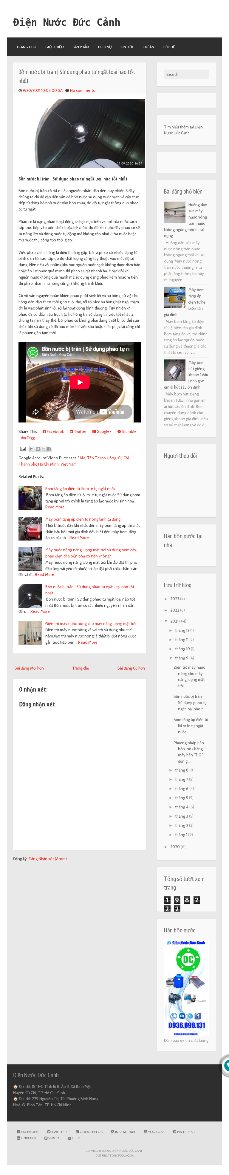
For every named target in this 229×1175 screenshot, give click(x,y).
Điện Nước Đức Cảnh (66, 22)
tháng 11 (182, 639)
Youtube (156, 1132)
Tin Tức (127, 47)
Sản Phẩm (80, 47)
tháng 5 (182, 797)
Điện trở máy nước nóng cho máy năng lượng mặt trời (90, 623)
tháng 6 (182, 788)
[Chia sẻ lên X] (44, 449)
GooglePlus (91, 1132)
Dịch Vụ (105, 47)
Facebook (55, 431)
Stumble (129, 431)
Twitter (79, 431)
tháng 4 (182, 807)
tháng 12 (182, 630)
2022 (175, 610)
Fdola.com (126, 1155)
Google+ (104, 431)
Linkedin (28, 1138)
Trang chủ (80, 668)
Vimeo (53, 1138)
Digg (30, 437)
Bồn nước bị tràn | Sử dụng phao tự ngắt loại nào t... (190, 702)
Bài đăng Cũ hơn (131, 668)
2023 (175, 598)
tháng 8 (182, 770)
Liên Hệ (169, 47)
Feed (75, 1138)
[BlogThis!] (38, 449)
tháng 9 (182, 658)
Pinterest (185, 1132)
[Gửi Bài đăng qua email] (22, 448)
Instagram (124, 1132)
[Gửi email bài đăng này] (32, 449)
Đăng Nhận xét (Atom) (48, 858)
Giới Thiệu (54, 47)
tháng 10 (183, 648)
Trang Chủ (26, 47)
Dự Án (148, 47)
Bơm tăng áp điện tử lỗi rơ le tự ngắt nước (80, 488)
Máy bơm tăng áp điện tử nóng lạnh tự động (82, 519)
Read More (55, 507)
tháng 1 (181, 834)
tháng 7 (182, 779)
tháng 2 (182, 825)
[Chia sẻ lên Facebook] (49, 449)
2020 (175, 846)
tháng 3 (182, 816)
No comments (82, 90)
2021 (174, 621)
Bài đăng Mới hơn (29, 668)
